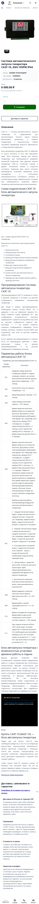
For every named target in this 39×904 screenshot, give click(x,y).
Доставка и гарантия (19, 119)
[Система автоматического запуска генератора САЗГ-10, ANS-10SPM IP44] (19, 30)
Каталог (8, 8)
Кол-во (5, 97)
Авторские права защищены (12, 775)
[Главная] (2, 8)
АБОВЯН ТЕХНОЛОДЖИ (18, 73)
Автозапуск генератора (22, 8)
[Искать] (30, 3)
